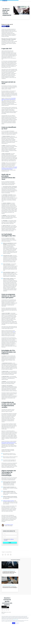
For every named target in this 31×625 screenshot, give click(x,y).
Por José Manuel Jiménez (8, 524)
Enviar (10, 542)
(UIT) (14, 331)
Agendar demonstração (4, 607)
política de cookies (15, 619)
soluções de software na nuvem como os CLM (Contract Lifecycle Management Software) (9, 168)
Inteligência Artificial (11, 585)
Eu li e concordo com (9, 539)
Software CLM (5, 585)
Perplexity (3, 26)
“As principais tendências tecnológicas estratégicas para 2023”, (9, 99)
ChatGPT (7, 26)
